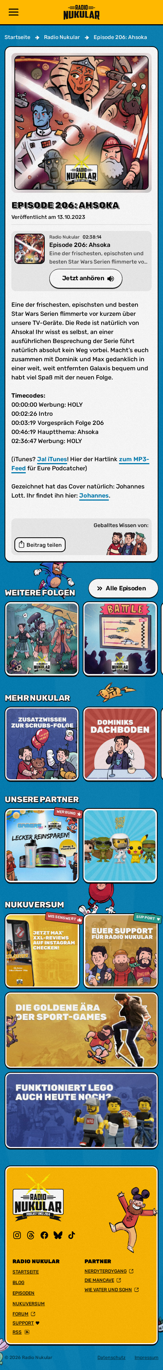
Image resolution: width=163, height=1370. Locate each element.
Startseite (26, 1272)
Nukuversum (29, 1303)
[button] (14, 12)
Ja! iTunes (52, 459)
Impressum (146, 1357)
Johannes (94, 495)
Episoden (23, 1293)
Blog (18, 1282)
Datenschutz (111, 1357)
